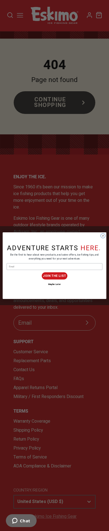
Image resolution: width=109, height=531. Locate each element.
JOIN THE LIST (54, 276)
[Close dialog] (103, 235)
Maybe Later (54, 284)
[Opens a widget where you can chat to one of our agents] (21, 521)
